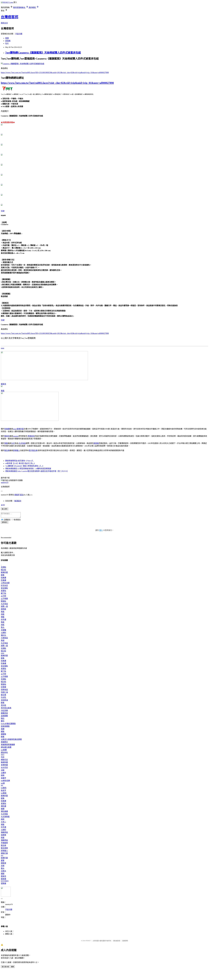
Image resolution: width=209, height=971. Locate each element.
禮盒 (2, 617)
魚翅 (2, 640)
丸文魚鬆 (4, 814)
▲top (3, 505)
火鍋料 (3, 633)
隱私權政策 (116, 941)
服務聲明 (125, 941)
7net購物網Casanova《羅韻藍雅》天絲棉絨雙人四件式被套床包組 (43, 52)
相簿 (7, 38)
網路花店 (4, 760)
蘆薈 (2, 860)
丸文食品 (22, 443)
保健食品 (4, 690)
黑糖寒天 (4, 742)
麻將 (2, 819)
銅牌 (2, 775)
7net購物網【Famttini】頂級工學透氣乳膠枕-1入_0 (24, 466)
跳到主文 (4, 23)
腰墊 (2, 731)
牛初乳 (3, 697)
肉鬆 (2, 614)
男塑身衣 (31, 436)
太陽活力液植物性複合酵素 (11, 739)
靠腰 (2, 729)
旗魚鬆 (96, 443)
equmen (16, 436)
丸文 (13, 443)
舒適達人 (16, 450)
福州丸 (3, 635)
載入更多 (4, 509)
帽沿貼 (3, 570)
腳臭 (2, 575)
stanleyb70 (4, 482)
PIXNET (88, 941)
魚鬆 (2, 391)
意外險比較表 (6, 708)
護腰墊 (3, 734)
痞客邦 (17, 495)
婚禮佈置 (4, 762)
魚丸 (2, 627)
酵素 (2, 703)
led (2, 785)
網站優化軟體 (6, 747)
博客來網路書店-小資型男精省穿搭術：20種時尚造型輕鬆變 (28, 469)
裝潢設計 (17, 501)
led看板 (3, 793)
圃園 (2, 874)
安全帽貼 (4, 588)
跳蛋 (2, 838)
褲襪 (2, 809)
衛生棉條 (4, 848)
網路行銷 (4, 853)
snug (2, 348)
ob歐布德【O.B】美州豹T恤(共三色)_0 (20, 463)
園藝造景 (4, 713)
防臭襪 (3, 580)
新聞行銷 (4, 858)
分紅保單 (4, 710)
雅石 (2, 718)
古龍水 (3, 871)
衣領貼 (3, 567)
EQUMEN (4, 881)
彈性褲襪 (4, 811)
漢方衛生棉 (33, 450)
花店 (2, 757)
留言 (22, 495)
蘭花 (2, 721)
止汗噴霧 (4, 598)
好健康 (3, 687)
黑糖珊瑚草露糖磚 (8, 745)
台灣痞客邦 (9, 17)
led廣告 (3, 788)
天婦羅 (3, 630)
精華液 (3, 863)
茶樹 (2, 866)
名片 (7, 43)
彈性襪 (3, 806)
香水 (2, 868)
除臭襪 (7, 429)
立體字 (3, 773)
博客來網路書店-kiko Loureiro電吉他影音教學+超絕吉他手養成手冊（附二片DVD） (37, 471)
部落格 (7, 41)
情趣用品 (4, 832)
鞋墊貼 (3, 601)
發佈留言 (4, 522)
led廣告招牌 (5, 781)
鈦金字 (3, 790)
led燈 (3, 783)
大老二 (3, 822)
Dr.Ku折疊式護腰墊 (8, 724)
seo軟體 (4, 750)
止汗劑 (3, 596)
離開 (12, 967)
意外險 (3, 705)
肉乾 (2, 625)
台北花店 (4, 767)
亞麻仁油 (4, 692)
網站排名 (4, 752)
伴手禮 (3, 619)
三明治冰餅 (5, 583)
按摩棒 (3, 835)
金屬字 (3, 778)
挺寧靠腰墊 (5, 726)
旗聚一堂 (4, 606)
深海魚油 (4, 700)
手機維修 (4, 843)
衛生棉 (7, 450)
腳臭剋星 (20, 429)
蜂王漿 (3, 695)
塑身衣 (3, 384)
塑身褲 (3, 879)
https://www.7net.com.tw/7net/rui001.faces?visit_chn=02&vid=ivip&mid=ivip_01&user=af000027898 (57, 82)
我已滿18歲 (5, 967)
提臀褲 (3, 883)
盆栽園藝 (4, 716)
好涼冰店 (4, 585)
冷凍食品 (4, 638)
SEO (2, 754)
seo (2, 855)
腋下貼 (3, 593)
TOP (2, 211)
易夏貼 (3, 591)
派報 (2, 770)
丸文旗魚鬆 (5, 817)
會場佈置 (4, 765)
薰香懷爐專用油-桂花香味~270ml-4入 (19, 461)
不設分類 (18, 34)
